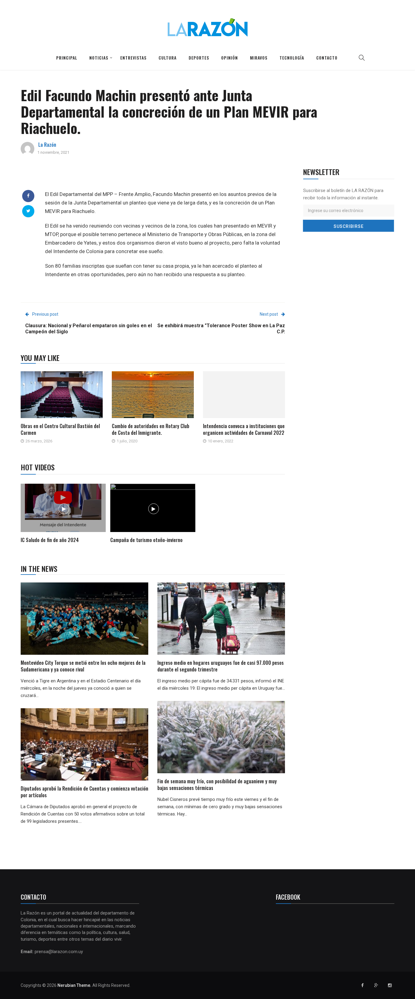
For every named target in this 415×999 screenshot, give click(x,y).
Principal (66, 57)
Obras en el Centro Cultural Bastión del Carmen (60, 429)
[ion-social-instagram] (389, 985)
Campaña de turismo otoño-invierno (146, 540)
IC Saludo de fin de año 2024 (50, 540)
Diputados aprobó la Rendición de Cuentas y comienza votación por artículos (84, 792)
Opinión (229, 57)
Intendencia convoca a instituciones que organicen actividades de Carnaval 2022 (244, 429)
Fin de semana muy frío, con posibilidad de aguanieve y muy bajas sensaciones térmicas (217, 784)
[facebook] (28, 196)
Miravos (258, 57)
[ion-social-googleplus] (376, 985)
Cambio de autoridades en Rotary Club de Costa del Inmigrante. (150, 429)
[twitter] (28, 211)
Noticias (98, 57)
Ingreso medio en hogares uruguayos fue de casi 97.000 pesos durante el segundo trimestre (220, 666)
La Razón (47, 144)
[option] (63, 514)
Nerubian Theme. (74, 985)
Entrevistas (133, 57)
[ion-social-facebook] (362, 985)
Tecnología (292, 57)
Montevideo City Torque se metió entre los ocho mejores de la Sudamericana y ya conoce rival (83, 666)
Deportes (199, 57)
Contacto (327, 57)
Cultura (168, 57)
